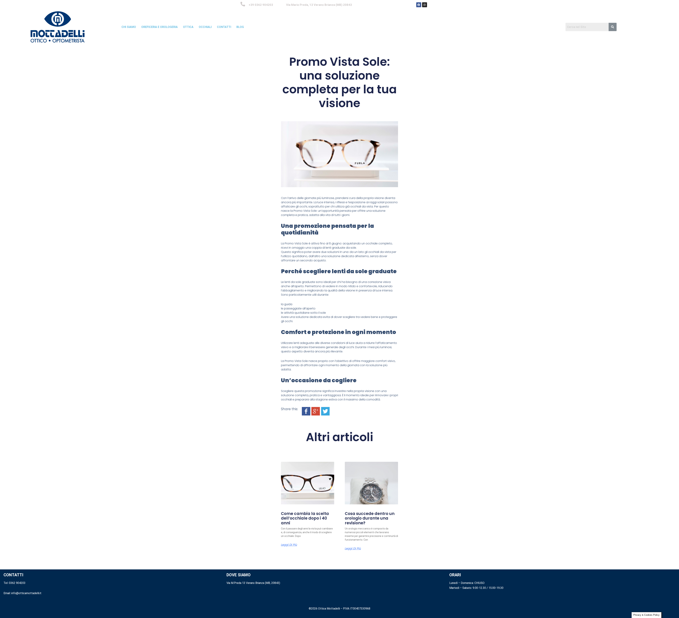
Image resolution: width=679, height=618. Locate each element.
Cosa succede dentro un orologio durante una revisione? (369, 518)
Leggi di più (289, 544)
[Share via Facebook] (306, 411)
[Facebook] (418, 4)
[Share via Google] (315, 411)
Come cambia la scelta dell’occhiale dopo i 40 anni (305, 518)
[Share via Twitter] (325, 411)
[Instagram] (424, 4)
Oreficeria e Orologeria (159, 27)
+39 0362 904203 (261, 5)
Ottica (188, 27)
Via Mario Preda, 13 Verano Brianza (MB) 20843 (319, 5)
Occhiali (205, 27)
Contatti (224, 27)
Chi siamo (128, 27)
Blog (240, 27)
